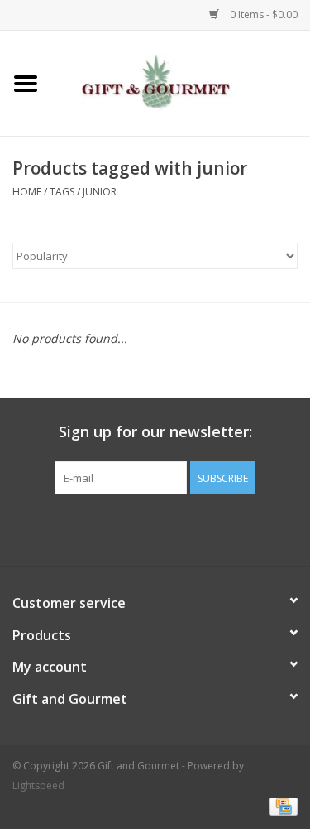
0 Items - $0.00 (262, 14)
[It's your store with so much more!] (181, 81)
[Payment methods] (281, 806)
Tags (62, 192)
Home (26, 192)
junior (100, 192)
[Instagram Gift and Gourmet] (170, 528)
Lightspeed (38, 785)
